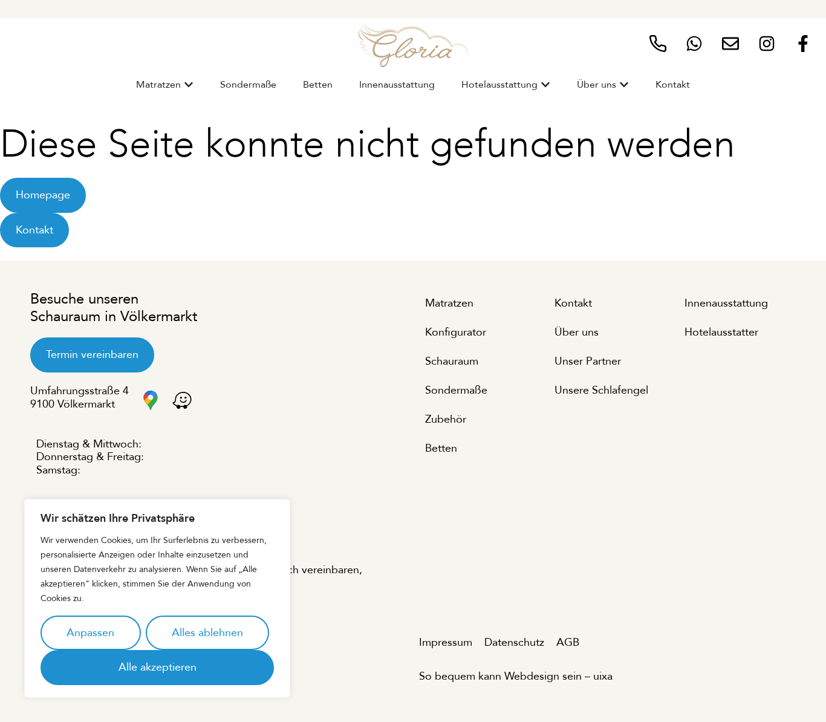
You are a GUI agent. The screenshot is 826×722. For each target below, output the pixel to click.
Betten (441, 448)
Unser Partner (587, 361)
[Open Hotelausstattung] (545, 84)
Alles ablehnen (207, 632)
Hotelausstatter (721, 332)
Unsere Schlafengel (601, 390)
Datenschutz (514, 642)
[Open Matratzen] (188, 84)
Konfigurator (455, 332)
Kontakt (573, 303)
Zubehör (445, 419)
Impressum (445, 642)
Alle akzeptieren (158, 667)
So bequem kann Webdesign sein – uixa (516, 676)
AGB (567, 642)
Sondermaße (456, 390)
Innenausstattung (726, 303)
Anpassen (90, 632)
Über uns (576, 332)
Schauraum (451, 361)
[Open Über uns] (624, 84)
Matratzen (449, 303)
